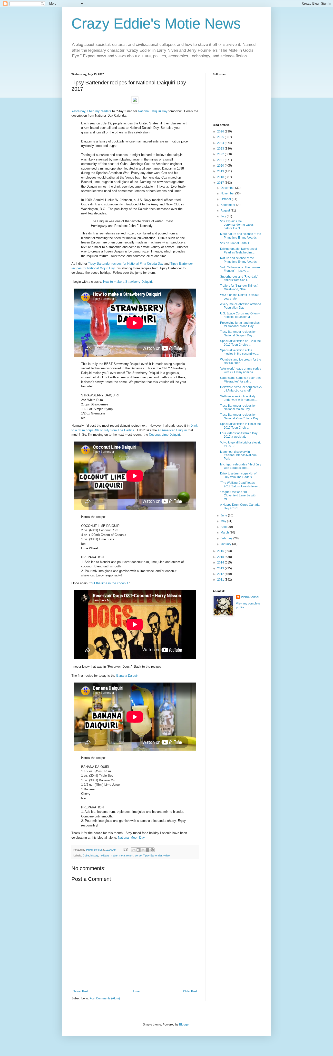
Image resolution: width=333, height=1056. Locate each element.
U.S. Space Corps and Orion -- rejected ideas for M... (240, 315)
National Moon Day (131, 837)
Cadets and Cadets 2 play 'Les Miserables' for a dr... (240, 379)
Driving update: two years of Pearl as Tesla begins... (238, 250)
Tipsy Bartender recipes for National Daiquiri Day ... (238, 333)
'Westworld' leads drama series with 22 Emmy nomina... (240, 370)
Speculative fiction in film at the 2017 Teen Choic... (240, 425)
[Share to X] (142, 849)
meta (122, 855)
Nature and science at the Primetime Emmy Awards (238, 259)
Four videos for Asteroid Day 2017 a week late (238, 435)
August (226, 210)
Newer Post (80, 991)
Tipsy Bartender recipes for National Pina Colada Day (125, 263)
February (227, 538)
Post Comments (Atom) (104, 998)
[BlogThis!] (138, 849)
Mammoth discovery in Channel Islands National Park (238, 455)
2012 (221, 574)
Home (136, 991)
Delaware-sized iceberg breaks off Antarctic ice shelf (241, 388)
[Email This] (133, 849)
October (226, 199)
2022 (221, 154)
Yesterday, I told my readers (91, 111)
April (224, 527)
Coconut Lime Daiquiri (164, 434)
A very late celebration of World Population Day (240, 305)
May (224, 521)
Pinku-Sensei (250, 597)
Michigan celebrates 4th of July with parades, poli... (240, 466)
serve (138, 855)
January (226, 544)
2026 (221, 131)
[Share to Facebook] (147, 849)
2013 (221, 568)
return (129, 855)
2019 (221, 171)
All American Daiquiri (172, 430)
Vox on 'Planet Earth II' (234, 243)
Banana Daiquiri (127, 675)
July (224, 216)
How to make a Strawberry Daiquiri (127, 281)
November (228, 193)
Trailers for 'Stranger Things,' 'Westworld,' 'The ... (239, 287)
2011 (221, 579)
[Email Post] (125, 849)
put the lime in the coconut (109, 583)
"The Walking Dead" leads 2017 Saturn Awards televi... (240, 484)
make (114, 855)
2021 (221, 160)
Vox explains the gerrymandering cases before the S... (237, 225)
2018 (221, 177)
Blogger (184, 1024)
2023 (221, 148)
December (228, 188)
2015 (221, 557)
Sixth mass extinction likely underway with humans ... (238, 398)
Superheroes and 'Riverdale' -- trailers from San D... (240, 278)
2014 (221, 562)
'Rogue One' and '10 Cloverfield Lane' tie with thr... (238, 495)
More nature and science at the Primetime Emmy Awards (240, 235)
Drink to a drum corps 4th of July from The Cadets (238, 475)
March (225, 532)
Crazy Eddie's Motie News (156, 23)
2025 (221, 137)
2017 (221, 182)
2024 (221, 143)
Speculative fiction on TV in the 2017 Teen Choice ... (240, 342)
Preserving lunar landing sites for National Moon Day (240, 324)
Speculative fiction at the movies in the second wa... (239, 352)
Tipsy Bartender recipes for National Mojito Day (238, 407)
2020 (221, 165)
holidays (104, 855)
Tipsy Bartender (152, 855)
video (166, 855)
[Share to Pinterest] (152, 849)
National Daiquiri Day (152, 111)
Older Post (190, 991)
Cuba (86, 855)
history (94, 855)
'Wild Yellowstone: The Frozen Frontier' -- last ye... (240, 269)
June (224, 515)
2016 (221, 551)
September (228, 205)
